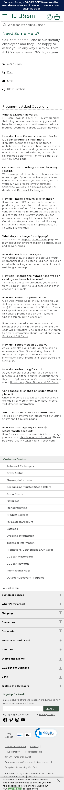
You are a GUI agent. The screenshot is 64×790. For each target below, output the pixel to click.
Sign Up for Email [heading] (13, 694)
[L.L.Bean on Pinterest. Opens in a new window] (11, 719)
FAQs (16, 158)
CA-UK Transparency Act (18, 756)
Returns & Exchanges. (30, 190)
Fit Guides (22, 419)
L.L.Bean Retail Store (42, 218)
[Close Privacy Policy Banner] (58, 781)
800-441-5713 (14, 63)
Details (30, 703)
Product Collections (15, 746)
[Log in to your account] (50, 17)
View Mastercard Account (35, 437)
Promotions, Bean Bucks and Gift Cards (34, 382)
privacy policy (15, 788)
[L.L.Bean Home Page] (28, 17)
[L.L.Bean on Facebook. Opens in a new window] (5, 719)
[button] (46, 732)
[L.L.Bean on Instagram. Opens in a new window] (17, 719)
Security (34, 746)
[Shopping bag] (58, 17)
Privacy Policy (47, 714)
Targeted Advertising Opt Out (21, 767)
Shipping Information (34, 239)
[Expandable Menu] (4, 16)
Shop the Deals (31, 8)
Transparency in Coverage (19, 762)
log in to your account (34, 285)
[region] (32, 5)
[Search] (5, 24)
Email (10, 80)
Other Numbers (16, 89)
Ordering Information (21, 404)
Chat (9, 72)
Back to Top (12, 588)
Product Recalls (33, 751)
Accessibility (43, 762)
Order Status (16, 257)
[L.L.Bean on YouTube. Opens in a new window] (23, 719)
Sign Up (51, 708)
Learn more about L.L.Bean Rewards (36, 127)
